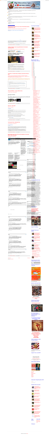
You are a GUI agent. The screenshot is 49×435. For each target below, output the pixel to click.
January (33, 176)
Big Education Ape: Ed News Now (12, 136)
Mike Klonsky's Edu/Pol (10, 18)
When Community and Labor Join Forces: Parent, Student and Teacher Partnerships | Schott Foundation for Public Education (37, 237)
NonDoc (9, 15)
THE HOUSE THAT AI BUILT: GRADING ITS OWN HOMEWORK (13, 10)
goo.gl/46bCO (34, 150)
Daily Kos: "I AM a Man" (12, 105)
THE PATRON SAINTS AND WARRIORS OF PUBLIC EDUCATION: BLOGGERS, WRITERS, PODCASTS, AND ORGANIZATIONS (35, 210)
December (34, 76)
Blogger (27, 433)
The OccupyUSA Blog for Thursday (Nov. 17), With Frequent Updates (15, 218)
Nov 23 (34, 84)
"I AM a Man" (9, 108)
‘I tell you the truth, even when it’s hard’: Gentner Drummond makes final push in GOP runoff (15, 16)
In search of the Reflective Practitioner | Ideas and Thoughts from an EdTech (36, 390)
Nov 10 (34, 159)
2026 (32, 62)
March (33, 174)
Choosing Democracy (10, 21)
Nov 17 (34, 89)
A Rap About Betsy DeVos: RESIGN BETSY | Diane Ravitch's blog (37, 409)
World (9, 234)
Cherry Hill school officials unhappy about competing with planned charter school (23, 148)
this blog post (12, 116)
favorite (34, 152)
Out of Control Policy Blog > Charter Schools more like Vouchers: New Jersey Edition (23, 141)
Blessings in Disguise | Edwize (36, 103)
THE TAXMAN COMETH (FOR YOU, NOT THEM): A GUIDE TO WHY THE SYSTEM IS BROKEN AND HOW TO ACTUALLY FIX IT (37, 406)
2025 (32, 63)
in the (20, 41)
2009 (32, 178)
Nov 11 (34, 158)
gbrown (9, 12)
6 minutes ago (29, 152)
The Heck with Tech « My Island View (14, 122)
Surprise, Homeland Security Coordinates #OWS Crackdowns (17, 153)
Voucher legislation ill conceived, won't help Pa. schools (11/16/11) (10, 153)
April (33, 173)
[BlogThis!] (17, 44)
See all (25, 172)
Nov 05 (34, 163)
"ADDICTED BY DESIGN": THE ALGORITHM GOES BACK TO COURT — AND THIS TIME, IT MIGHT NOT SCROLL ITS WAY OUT (37, 45)
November (34, 77)
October (33, 168)
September (34, 169)
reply (31, 152)
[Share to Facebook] (18, 44)
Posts (32, 381)
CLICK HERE (36, 337)
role (19, 41)
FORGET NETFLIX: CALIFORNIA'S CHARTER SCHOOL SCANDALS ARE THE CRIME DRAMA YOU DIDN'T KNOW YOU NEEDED (37, 35)
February (33, 175)
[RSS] (17, 51)
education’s (17, 41)
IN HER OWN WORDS (33, 373)
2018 (32, 69)
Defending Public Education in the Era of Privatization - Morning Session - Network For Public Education (36, 251)
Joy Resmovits (12, 50)
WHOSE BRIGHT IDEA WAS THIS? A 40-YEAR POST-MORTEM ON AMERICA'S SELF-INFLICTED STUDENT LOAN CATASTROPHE (37, 234)
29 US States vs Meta (10, 13)
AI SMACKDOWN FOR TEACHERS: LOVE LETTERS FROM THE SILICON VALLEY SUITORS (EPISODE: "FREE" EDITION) (37, 387)
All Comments (33, 382)
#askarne (9, 249)
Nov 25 (34, 82)
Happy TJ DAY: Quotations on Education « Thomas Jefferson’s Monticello (37, 396)
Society (9, 191)
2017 (32, 70)
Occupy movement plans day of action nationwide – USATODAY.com (30, 203)
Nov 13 (34, 156)
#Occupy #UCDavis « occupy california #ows (15, 90)
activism (22, 41)
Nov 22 (34, 85)
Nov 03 (34, 165)
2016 (32, 71)
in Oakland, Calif (22, 68)
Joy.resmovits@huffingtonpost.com (12, 51)
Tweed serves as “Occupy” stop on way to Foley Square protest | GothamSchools (17, 28)
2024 (32, 64)
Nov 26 (34, 81)
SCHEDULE (32, 374)
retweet (32, 152)
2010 (32, 177)
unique (18, 41)
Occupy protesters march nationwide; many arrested (13, 240)
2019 (32, 68)
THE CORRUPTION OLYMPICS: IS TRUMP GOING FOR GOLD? (37, 38)
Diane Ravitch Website (34, 363)
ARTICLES (32, 372)
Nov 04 (34, 164)
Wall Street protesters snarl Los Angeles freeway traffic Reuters (14, 245)
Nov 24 (34, 83)
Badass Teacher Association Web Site (36, 358)
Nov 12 (34, 157)
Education (9, 172)
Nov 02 (34, 166)
